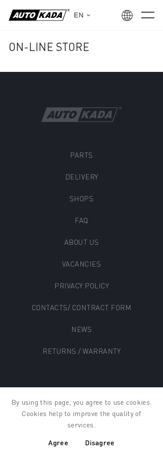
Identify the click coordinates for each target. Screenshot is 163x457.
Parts (81, 154)
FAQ (81, 220)
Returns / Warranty (81, 350)
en (78, 15)
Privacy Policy (81, 285)
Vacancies (81, 263)
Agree (58, 442)
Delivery (81, 176)
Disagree (99, 442)
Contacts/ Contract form (82, 307)
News (81, 329)
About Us (81, 242)
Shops (82, 198)
